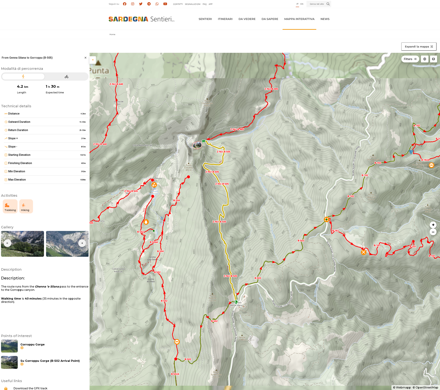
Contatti (178, 4)
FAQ (205, 4)
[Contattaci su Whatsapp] (157, 4)
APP (210, 4)
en (301, 4)
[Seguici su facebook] (124, 4)
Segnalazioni (193, 4)
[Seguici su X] (141, 4)
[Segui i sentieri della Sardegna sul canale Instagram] (133, 4)
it (297, 4)
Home (112, 34)
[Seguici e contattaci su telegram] (149, 4)
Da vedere (247, 19)
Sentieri (205, 19)
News (325, 19)
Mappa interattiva (299, 19)
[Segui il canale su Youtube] (165, 4)
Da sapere (270, 19)
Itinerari (225, 19)
